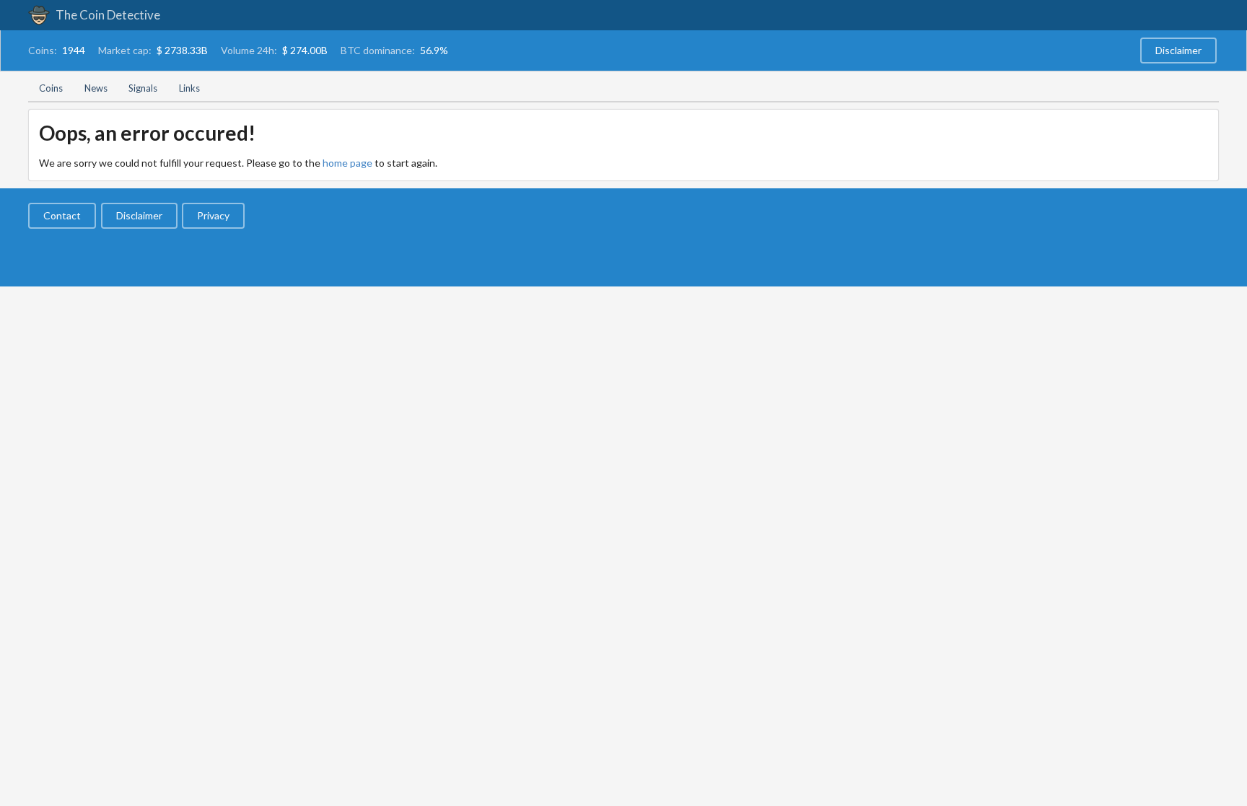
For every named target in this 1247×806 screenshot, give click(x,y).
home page (347, 163)
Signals (142, 88)
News (96, 88)
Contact (62, 215)
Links (189, 88)
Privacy (213, 215)
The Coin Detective (106, 14)
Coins (51, 88)
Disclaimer (1178, 50)
